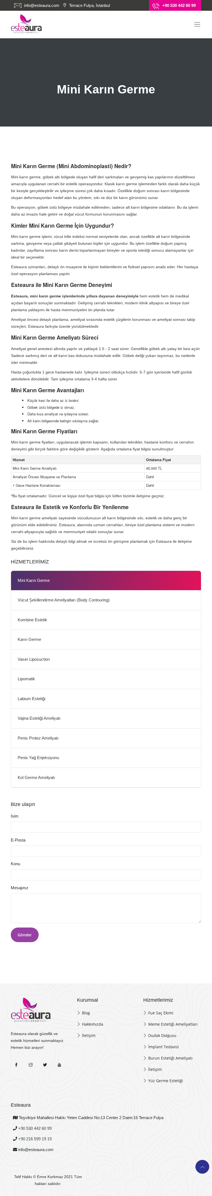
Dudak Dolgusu (162, 1035)
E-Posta (18, 840)
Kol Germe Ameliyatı (36, 777)
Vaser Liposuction (34, 659)
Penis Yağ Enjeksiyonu (38, 757)
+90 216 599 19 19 (34, 1138)
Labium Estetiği (31, 698)
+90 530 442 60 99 (34, 1128)
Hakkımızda (92, 1024)
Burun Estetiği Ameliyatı (170, 1058)
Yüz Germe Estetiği (165, 1080)
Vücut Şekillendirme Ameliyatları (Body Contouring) (64, 600)
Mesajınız (19, 887)
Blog (86, 1012)
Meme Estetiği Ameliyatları (173, 1024)
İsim (14, 816)
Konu (15, 863)
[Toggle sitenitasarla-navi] (197, 24)
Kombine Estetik (32, 619)
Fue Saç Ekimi (160, 1012)
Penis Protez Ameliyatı (38, 738)
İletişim (89, 1035)
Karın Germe (29, 639)
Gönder (25, 934)
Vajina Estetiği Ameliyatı (39, 718)
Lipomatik (26, 678)
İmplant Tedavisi (163, 1046)
